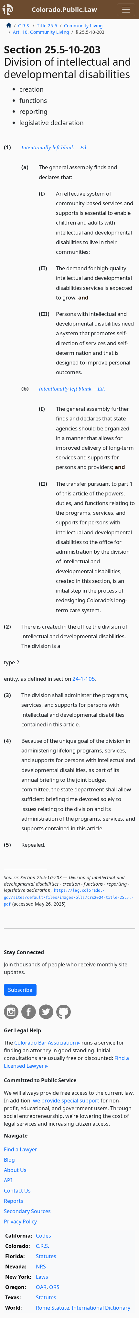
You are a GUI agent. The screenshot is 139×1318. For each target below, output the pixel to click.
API (8, 1180)
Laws (42, 1276)
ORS (54, 1287)
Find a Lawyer (20, 1149)
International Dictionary (101, 1307)
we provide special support (66, 1100)
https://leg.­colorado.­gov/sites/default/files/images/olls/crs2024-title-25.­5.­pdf (69, 897)
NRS (41, 1266)
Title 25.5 (47, 26)
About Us (15, 1170)
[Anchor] (91, 147)
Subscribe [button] (20, 989)
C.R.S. (24, 26)
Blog (9, 1159)
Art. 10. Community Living (41, 32)
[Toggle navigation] (126, 9)
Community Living (83, 26)
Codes (43, 1235)
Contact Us (17, 1190)
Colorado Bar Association (45, 1042)
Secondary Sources (27, 1211)
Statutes (46, 1256)
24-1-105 (83, 678)
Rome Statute (52, 1307)
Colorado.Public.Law (64, 9)
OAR (41, 1287)
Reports (13, 1200)
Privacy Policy (20, 1221)
